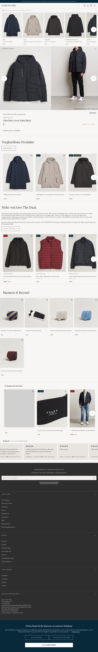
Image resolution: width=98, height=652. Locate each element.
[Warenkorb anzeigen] (91, 5)
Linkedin (4, 586)
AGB (3, 520)
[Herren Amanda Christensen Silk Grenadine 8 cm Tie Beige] (61, 313)
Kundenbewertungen (8, 558)
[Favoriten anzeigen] (88, 5)
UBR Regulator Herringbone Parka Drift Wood (50, 194)
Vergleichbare (18, 142)
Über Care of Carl (7, 503)
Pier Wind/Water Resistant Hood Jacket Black (17, 276)
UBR (4, 39)
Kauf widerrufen (6, 551)
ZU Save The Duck (9, 228)
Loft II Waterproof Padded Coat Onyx (74, 41)
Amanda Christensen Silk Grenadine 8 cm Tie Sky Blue (86, 331)
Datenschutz (5, 513)
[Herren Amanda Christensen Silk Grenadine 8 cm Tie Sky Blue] (86, 313)
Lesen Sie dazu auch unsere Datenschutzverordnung (49, 483)
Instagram (5, 575)
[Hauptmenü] (94, 5)
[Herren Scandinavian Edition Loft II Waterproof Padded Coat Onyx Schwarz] (75, 25)
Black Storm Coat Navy (8, 41)
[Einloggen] (84, 5)
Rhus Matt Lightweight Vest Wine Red (47, 276)
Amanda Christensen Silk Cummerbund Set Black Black (34, 331)
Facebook (4, 579)
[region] (49, 451)
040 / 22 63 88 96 (12, 611)
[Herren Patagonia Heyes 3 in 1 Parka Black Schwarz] (54, 25)
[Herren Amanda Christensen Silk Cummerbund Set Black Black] (37, 313)
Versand (4, 541)
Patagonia (47, 39)
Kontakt (4, 544)
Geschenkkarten (6, 561)
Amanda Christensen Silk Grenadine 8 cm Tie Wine (12, 371)
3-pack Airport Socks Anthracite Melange (50, 430)
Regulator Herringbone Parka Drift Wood (33, 41)
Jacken (11, 48)
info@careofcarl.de (17, 613)
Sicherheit (5, 507)
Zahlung (4, 555)
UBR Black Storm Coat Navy (12, 194)
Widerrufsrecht (6, 524)
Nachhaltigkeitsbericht (8, 527)
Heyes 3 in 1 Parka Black (50, 41)
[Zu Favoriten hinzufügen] (31, 156)
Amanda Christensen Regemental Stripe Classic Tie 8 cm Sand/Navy (11, 331)
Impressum (5, 517)
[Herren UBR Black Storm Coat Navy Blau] (12, 25)
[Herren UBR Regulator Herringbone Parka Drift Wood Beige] (33, 25)
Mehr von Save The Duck (19, 207)
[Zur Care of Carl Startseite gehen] (9, 5)
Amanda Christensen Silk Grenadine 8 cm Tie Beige (61, 331)
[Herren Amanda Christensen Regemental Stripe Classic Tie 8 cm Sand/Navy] (12, 313)
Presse (4, 510)
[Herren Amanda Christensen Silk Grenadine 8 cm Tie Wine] (12, 353)
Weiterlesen (76, 632)
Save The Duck (8, 117)
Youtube (4, 582)
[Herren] (19, 408)
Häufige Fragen (6, 548)
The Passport (6, 500)
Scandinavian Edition (72, 39)
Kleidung (5, 48)
